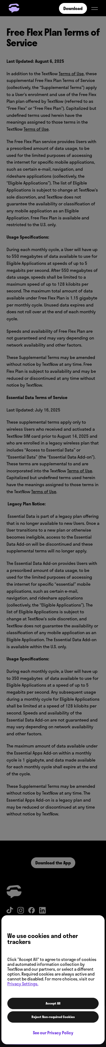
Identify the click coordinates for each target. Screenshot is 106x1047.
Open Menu (95, 8)
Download (73, 8)
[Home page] (15, 8)
